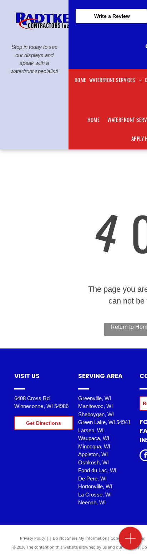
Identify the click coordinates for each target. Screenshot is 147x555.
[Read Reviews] (130, 542)
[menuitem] (80, 80)
